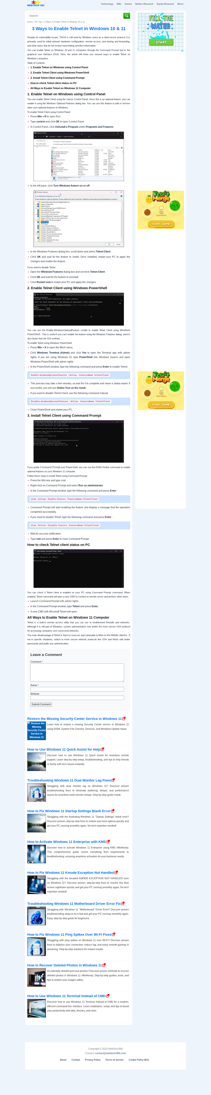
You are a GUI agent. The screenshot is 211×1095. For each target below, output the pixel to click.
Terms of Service (115, 1060)
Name (34, 685)
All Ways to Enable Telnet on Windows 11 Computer (60, 88)
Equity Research (165, 4)
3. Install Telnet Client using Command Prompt (57, 78)
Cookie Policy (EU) (139, 1060)
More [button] (180, 4)
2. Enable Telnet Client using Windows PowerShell (59, 72)
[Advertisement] (161, 72)
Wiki (119, 4)
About (63, 1060)
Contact (76, 1060)
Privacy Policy (92, 1060)
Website (34, 694)
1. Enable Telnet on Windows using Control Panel (59, 67)
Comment (36, 661)
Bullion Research (144, 4)
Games (128, 4)
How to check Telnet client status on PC (53, 83)
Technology (107, 4)
